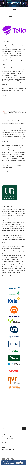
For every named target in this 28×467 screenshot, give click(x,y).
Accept (19, 463)
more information (10, 463)
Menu (14, 9)
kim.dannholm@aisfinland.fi (9, 449)
